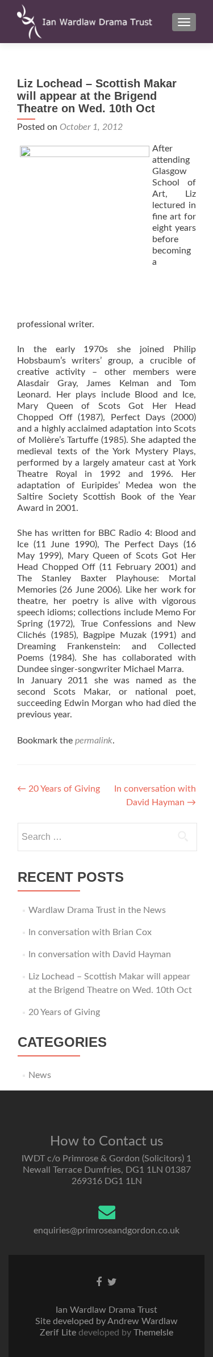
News (39, 1075)
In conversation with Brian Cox (90, 932)
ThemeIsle (153, 1332)
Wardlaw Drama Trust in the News (97, 910)
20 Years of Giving (58, 788)
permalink (93, 740)
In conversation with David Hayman (99, 954)
